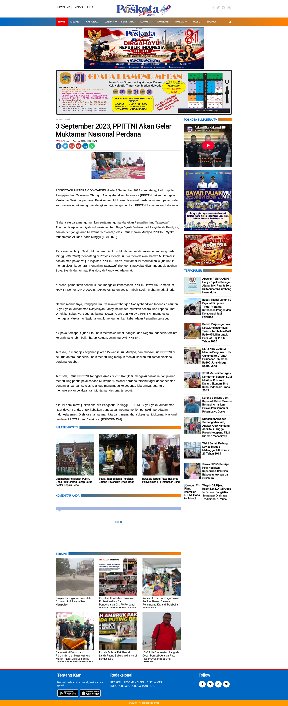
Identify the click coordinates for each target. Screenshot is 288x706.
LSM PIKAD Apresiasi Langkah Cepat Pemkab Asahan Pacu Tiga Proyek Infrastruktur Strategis (160, 657)
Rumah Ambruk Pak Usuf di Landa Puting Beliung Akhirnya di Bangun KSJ (118, 655)
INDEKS (78, 7)
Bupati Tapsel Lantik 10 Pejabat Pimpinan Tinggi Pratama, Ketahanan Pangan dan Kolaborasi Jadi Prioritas (216, 308)
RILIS (90, 7)
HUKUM (179, 21)
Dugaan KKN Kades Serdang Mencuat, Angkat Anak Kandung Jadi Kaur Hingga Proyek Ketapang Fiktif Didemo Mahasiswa (216, 427)
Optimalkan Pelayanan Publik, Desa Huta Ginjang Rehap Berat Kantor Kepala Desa (74, 482)
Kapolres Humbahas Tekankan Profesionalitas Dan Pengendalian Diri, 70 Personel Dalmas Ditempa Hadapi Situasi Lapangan (117, 604)
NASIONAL (92, 21)
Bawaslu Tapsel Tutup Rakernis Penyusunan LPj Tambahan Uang (161, 480)
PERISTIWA (127, 21)
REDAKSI (115, 682)
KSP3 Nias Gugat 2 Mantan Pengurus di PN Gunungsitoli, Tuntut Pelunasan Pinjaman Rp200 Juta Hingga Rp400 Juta (216, 357)
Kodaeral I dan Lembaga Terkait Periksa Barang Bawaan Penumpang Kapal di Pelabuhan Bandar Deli (160, 603)
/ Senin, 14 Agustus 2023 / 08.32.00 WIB (80, 141)
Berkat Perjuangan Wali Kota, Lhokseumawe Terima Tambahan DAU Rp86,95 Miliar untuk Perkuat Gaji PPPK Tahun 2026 (216, 332)
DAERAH (109, 21)
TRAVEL (195, 21)
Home (61, 21)
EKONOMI (163, 21)
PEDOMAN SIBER (134, 682)
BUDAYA (211, 21)
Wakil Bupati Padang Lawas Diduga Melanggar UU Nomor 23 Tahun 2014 (215, 448)
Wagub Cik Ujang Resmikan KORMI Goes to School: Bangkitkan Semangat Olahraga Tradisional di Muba (216, 492)
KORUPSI (145, 21)
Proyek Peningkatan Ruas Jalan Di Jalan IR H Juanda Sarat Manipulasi (74, 601)
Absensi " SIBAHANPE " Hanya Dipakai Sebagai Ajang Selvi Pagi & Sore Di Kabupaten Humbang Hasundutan (216, 285)
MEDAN (74, 21)
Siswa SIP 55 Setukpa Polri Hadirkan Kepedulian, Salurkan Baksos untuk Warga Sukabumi (215, 471)
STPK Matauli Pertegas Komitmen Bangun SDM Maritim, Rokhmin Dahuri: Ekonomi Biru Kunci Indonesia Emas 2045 (217, 382)
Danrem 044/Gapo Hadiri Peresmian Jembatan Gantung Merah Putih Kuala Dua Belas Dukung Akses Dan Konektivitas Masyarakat (74, 659)
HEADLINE (63, 7)
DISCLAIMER (154, 682)
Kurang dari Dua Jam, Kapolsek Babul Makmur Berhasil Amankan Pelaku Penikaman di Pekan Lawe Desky (217, 404)
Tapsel (67, 119)
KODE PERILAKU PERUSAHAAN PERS (132, 686)
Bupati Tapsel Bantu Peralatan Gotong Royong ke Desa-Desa (116, 480)
